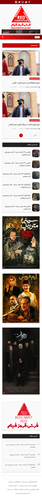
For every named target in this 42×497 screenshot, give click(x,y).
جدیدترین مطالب (34, 79)
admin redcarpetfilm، (32, 87)
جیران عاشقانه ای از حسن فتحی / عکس (26, 83)
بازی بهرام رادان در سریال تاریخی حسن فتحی (24, 124)
